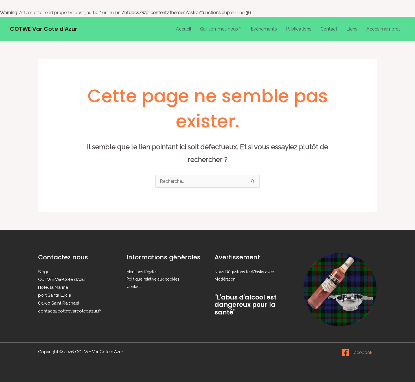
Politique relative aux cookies (152, 279)
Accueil (183, 29)
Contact (328, 29)
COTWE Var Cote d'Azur (43, 29)
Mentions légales (142, 272)
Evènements (264, 29)
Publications (298, 29)
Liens (351, 29)
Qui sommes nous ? (221, 29)
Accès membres (383, 29)
